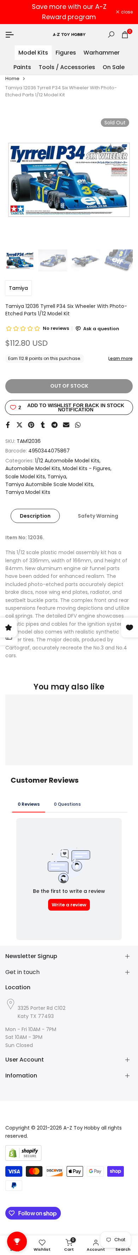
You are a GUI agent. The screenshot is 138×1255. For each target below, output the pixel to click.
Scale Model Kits (25, 476)
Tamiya (18, 288)
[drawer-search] (111, 34)
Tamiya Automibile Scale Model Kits (49, 484)
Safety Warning (98, 515)
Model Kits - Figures (86, 468)
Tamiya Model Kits (27, 492)
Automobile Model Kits (32, 468)
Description (35, 515)
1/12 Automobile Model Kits (67, 460)
